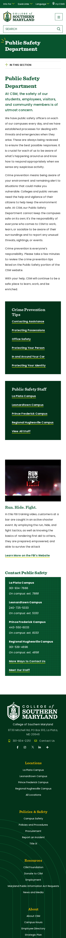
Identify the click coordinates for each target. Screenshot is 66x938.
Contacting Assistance (28, 321)
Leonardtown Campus (27, 405)
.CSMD (60, 4)
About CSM (33, 916)
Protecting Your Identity (29, 365)
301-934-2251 (22, 741)
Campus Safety (33, 818)
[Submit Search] (59, 28)
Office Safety (21, 339)
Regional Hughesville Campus (32, 422)
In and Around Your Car (28, 357)
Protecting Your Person (28, 348)
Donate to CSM (33, 873)
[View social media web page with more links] (48, 747)
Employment (33, 879)
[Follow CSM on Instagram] (25, 747)
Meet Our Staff (19, 670)
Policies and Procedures (33, 824)
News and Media (33, 892)
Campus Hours (33, 922)
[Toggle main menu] (59, 16)
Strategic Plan (33, 934)
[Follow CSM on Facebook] (18, 747)
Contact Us (47, 741)
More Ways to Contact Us (27, 661)
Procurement (33, 831)
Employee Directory (33, 928)
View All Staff (21, 431)
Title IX (33, 843)
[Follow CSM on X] (33, 747)
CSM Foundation (33, 867)
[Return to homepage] (19, 21)
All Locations (33, 795)
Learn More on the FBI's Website (27, 555)
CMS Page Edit (9, 692)
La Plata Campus (24, 396)
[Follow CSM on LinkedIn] (40, 747)
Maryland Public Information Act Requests (33, 886)
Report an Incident (33, 837)
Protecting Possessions (28, 330)
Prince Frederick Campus (29, 414)
